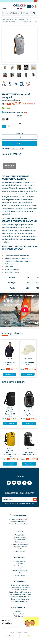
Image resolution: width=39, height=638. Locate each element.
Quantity (19, 133)
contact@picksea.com (19, 521)
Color (19, 116)
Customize (9, 374)
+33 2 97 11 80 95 (18, 149)
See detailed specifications (11, 100)
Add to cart (19, 143)
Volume (19, 124)
